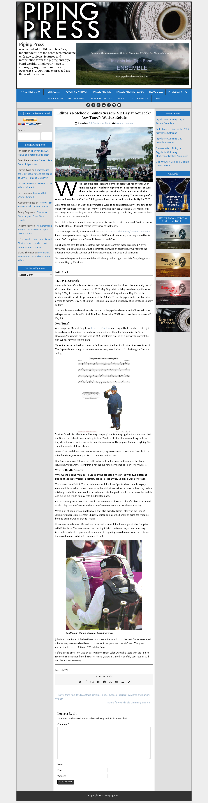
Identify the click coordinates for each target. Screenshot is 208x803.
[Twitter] (88, 105)
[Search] (46, 136)
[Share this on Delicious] (128, 682)
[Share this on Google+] (92, 682)
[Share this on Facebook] (86, 682)
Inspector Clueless (100, 328)
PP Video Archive (177, 92)
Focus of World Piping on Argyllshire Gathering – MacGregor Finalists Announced (172, 152)
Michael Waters (26, 183)
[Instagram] (109, 105)
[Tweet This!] (80, 682)
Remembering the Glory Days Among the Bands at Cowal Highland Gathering (35, 174)
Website (61, 776)
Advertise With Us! (76, 92)
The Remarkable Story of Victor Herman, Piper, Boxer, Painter (35, 229)
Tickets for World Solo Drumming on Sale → (130, 702)
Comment (63, 724)
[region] (132, 64)
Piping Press (31, 44)
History (121, 98)
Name (60, 764)
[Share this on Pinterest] (98, 682)
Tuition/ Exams (76, 98)
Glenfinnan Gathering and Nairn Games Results (33, 216)
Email (60, 770)
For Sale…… (53, 92)
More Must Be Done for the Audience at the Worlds (34, 256)
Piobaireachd (55, 98)
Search (21, 130)
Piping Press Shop (31, 92)
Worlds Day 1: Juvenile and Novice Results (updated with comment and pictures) (35, 243)
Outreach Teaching (100, 98)
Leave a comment (124, 123)
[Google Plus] (98, 105)
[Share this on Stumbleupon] (110, 682)
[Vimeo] (114, 105)
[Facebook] (93, 105)
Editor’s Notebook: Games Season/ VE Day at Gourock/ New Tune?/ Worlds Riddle (104, 115)
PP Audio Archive (101, 92)
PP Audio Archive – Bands (130, 92)
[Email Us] (119, 105)
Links (157, 98)
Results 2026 (156, 92)
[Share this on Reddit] (104, 682)
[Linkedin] (104, 105)
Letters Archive (140, 98)
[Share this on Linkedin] (122, 682)
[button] (132, 64)
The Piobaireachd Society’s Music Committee (127, 231)
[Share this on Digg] (116, 682)
